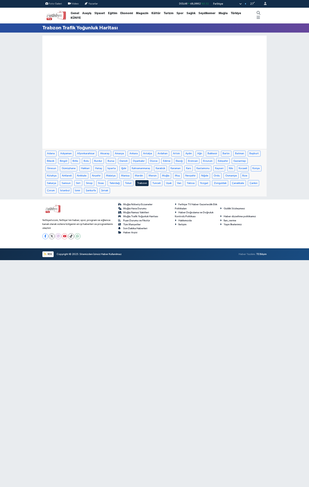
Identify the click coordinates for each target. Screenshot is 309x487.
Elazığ (179, 161)
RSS (49, 254)
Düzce (154, 161)
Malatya (111, 175)
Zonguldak (220, 183)
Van (179, 183)
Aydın (188, 153)
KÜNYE (76, 17)
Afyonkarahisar (86, 153)
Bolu (86, 161)
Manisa (125, 175)
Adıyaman (66, 153)
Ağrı (199, 153)
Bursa (111, 161)
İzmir (77, 190)
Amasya (119, 153)
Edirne (166, 161)
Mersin (153, 175)
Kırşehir (96, 175)
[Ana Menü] (258, 18)
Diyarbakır (139, 161)
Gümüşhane (69, 168)
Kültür (156, 13)
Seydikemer (206, 13)
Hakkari (85, 168)
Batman (239, 153)
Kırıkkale (82, 175)
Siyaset (99, 13)
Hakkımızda (185, 220)
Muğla (223, 13)
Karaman (176, 168)
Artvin (176, 153)
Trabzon (142, 183)
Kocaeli (243, 168)
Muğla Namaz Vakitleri (136, 212)
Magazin (142, 13)
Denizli (123, 161)
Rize (244, 175)
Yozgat (204, 183)
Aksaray (104, 153)
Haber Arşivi (130, 232)
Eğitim (112, 13)
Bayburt (254, 153)
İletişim (182, 224)
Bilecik (50, 161)
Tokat (128, 183)
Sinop (89, 183)
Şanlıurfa (91, 190)
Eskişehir (223, 161)
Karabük (160, 168)
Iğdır (123, 168)
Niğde (204, 175)
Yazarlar (93, 3)
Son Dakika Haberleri (135, 228)
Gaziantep (239, 161)
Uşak (169, 183)
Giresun (51, 168)
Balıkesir (212, 153)
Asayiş (86, 13)
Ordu (217, 175)
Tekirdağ (114, 183)
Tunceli (156, 183)
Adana (51, 153)
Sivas (101, 183)
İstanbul (65, 190)
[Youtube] (65, 236)
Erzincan (193, 161)
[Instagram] (58, 236)
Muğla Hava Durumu (134, 208)
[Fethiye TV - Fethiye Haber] (55, 15)
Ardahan (163, 153)
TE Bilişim (261, 254)
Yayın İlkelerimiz (233, 224)
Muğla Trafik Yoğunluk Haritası (140, 216)
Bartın (226, 153)
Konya (256, 168)
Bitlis (75, 161)
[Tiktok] (71, 236)
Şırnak (104, 190)
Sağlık (191, 13)
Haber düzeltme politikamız (240, 216)
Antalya (147, 153)
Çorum (51, 190)
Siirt (78, 183)
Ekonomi (126, 13)
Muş (177, 175)
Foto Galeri (55, 3)
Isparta (111, 168)
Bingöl (63, 161)
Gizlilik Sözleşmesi (234, 208)
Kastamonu (203, 168)
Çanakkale (238, 183)
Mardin (139, 175)
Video (75, 3)
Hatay (98, 168)
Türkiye (236, 13)
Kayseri (219, 168)
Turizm (168, 13)
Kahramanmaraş (141, 168)
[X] (52, 236)
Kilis (231, 168)
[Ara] (258, 13)
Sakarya (51, 183)
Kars (188, 168)
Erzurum (207, 161)
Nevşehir (190, 175)
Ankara (133, 153)
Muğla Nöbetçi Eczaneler (138, 204)
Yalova (191, 183)
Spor (179, 13)
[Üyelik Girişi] (264, 4)
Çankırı (254, 183)
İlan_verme (230, 220)
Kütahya (52, 175)
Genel (75, 13)
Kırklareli (67, 175)
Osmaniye (231, 175)
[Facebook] (45, 236)
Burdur (98, 161)
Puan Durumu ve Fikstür (136, 220)
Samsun (66, 183)
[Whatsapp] (77, 236)
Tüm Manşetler (132, 224)
